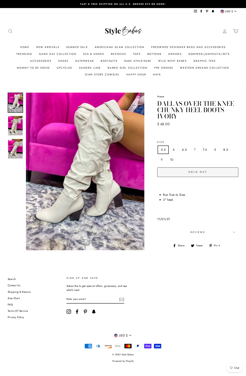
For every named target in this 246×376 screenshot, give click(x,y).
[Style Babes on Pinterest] (85, 311)
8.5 (225, 149)
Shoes (63, 61)
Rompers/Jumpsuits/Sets (209, 54)
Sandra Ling (90, 68)
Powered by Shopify (123, 361)
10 (172, 159)
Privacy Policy (16, 317)
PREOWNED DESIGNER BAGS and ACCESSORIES (188, 47)
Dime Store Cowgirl (102, 74)
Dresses (175, 54)
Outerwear (84, 61)
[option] (123, 4)
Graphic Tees (205, 61)
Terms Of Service (18, 311)
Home (24, 47)
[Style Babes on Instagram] (68, 311)
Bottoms (154, 54)
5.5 (163, 149)
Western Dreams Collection (204, 68)
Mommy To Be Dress (33, 68)
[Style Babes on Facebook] (77, 311)
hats (157, 74)
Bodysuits (109, 61)
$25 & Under (93, 54)
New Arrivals (47, 47)
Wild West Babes (172, 61)
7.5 (205, 149)
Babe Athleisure (137, 61)
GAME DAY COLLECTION (57, 54)
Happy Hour (136, 74)
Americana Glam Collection (120, 47)
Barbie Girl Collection (127, 68)
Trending (24, 54)
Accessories (41, 61)
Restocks (118, 54)
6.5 (184, 149)
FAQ (10, 304)
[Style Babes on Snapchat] (93, 311)
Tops (136, 54)
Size (161, 142)
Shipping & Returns (19, 292)
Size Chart (14, 298)
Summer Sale (77, 47)
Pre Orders (163, 68)
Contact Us (14, 285)
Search (12, 279)
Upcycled (64, 68)
